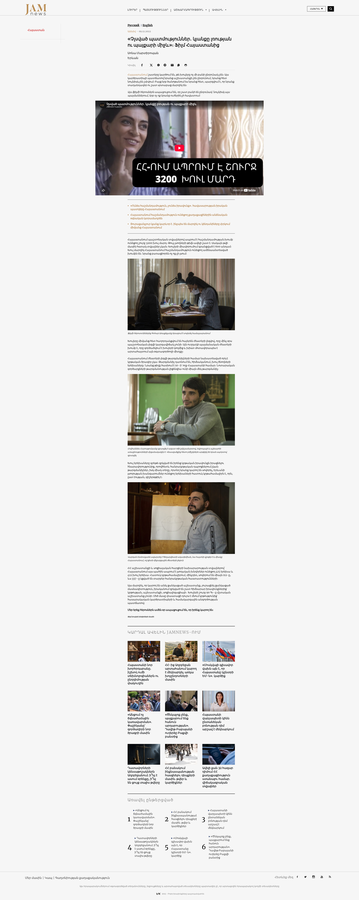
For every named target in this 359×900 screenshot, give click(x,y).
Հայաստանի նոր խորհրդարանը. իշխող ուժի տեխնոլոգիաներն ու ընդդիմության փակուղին (143, 674)
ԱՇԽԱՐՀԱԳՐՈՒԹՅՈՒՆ (188, 9)
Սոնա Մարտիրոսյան (143, 53)
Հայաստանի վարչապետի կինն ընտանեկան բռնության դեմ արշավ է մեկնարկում (218, 722)
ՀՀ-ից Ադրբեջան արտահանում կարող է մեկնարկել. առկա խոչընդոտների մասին (181, 672)
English (148, 25)
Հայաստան (36, 30)
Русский (134, 25)
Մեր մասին (33, 877)
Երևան (133, 58)
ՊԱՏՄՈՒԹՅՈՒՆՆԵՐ (155, 9)
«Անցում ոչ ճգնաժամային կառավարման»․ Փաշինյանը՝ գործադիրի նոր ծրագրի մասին (140, 724)
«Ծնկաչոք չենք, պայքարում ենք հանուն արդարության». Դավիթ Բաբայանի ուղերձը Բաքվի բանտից (179, 725)
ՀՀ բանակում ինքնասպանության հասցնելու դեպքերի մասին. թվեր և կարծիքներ (180, 775)
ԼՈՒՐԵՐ (132, 9)
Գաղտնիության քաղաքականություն (82, 877)
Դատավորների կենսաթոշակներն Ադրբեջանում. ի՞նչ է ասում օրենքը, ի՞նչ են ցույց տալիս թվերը (144, 775)
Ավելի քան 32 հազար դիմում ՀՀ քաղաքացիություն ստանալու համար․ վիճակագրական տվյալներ (217, 777)
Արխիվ (133, 31)
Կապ (48, 877)
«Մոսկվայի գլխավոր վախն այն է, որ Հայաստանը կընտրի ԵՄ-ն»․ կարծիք (218, 670)
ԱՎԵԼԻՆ (217, 9)
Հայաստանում (138, 74)
